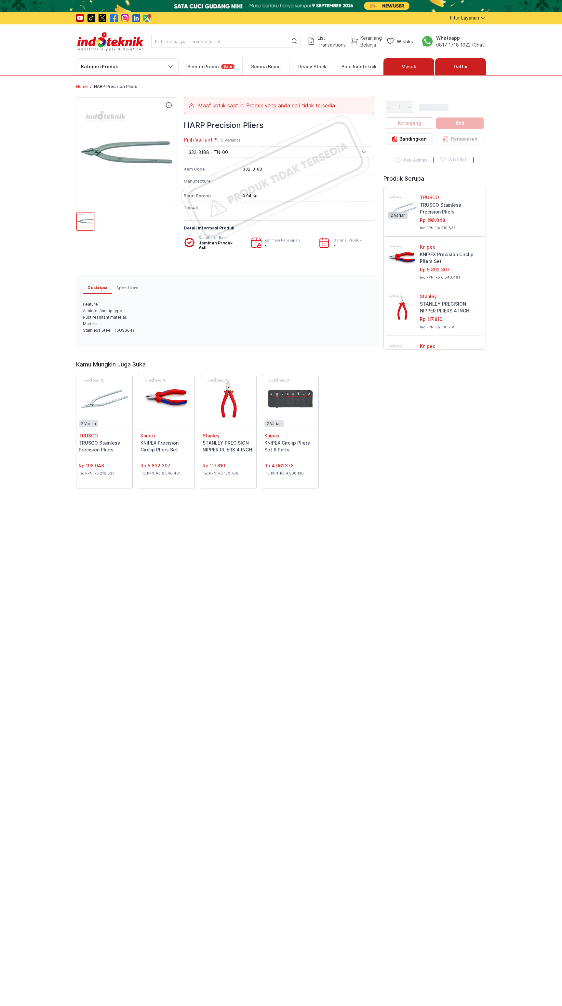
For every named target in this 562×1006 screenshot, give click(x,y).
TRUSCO (429, 197)
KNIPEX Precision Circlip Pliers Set (447, 258)
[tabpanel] (227, 317)
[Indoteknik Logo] (110, 41)
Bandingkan (413, 139)
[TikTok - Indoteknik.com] (91, 18)
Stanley (428, 296)
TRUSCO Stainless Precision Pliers (440, 208)
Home (82, 86)
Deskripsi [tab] (97, 287)
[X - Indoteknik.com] (102, 18)
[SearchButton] (295, 41)
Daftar (461, 66)
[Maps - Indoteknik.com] (147, 18)
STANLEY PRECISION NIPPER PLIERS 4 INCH (444, 307)
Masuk (408, 66)
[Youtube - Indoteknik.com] (80, 18)
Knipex (427, 247)
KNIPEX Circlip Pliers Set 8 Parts (287, 446)
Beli (460, 123)
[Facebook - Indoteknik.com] (114, 18)
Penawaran (464, 139)
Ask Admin (415, 160)
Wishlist (406, 41)
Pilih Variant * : (212, 140)
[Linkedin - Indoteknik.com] (136, 18)
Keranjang (409, 123)
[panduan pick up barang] (281, 6)
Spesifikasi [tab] (127, 287)
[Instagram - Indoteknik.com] (125, 18)
